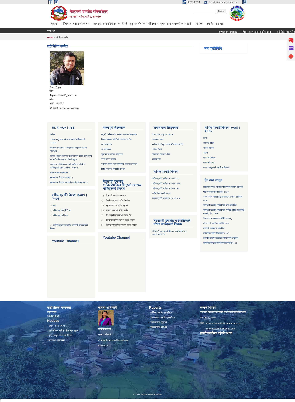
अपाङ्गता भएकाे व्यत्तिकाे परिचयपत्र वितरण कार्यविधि (223, 187)
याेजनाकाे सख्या (209, 162)
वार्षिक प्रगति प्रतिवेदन (61, 210)
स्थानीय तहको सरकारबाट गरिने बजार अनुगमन (221, 238)
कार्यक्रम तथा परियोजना (105, 23)
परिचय (65, 23)
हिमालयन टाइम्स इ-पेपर (161, 154)
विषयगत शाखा (208, 143)
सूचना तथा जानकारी (170, 23)
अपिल (52, 134)
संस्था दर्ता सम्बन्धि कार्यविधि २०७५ (216, 223)
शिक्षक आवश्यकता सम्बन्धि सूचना (246, 31)
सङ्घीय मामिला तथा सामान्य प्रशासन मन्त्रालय (119, 134)
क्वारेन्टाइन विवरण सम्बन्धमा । (61, 177)
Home (50, 37)
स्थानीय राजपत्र (215, 23)
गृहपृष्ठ (54, 23)
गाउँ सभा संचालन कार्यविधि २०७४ (216, 192)
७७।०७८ (176, 198)
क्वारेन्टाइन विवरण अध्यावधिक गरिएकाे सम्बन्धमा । (69, 182)
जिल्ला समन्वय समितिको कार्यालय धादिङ (116, 139)
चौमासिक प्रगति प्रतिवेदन (162, 317)
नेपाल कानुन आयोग (108, 159)
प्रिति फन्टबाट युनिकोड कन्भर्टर (113, 169)
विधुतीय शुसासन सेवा (132, 23)
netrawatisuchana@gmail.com (113, 340)
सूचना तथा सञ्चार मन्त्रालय (112, 154)
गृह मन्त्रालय (106, 149)
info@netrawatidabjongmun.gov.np (223, 323)
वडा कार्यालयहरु (81, 23)
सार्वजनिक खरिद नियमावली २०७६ (216, 233)
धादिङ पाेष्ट (156, 159)
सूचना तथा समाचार (58, 325)
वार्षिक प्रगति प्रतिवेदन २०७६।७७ (165, 188)
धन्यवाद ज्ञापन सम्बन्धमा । (60, 172)
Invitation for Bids (217, 31)
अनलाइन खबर (157, 139)
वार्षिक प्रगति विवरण (60, 215)
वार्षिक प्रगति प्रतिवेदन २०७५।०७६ (166, 183)
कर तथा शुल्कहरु (57, 340)
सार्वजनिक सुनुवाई (158, 322)
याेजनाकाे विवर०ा (209, 157)
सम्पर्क (199, 23)
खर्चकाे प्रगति (208, 148)
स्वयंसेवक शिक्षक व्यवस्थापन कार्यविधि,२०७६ (220, 243)
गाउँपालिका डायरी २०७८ (161, 193)
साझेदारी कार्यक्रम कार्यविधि (213, 228)
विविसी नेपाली (157, 149)
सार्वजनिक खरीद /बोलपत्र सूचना (64, 330)
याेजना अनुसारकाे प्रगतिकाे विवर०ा (216, 167)
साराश (205, 153)
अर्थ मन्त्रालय (106, 144)
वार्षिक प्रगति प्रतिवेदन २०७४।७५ (165, 178)
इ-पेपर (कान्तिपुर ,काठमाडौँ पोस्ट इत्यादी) (167, 144)
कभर (55, 205)
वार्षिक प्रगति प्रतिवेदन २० (162, 198)
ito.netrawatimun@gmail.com (220, 328)
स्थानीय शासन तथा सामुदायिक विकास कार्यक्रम (119, 164)
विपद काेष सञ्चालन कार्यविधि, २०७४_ (217, 218)
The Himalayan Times (162, 134)
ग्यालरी (188, 23)
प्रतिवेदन (151, 23)
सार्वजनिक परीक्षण (158, 327)
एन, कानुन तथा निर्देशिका (60, 335)
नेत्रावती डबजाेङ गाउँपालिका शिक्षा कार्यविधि (219, 205)
